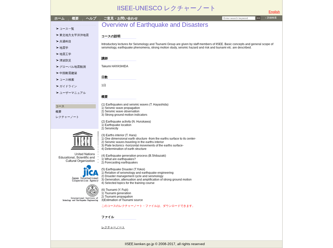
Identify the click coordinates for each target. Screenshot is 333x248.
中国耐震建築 (68, 73)
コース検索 (66, 79)
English (274, 12)
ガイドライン (68, 86)
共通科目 (65, 41)
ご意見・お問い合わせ (121, 18)
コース (60, 106)
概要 (75, 18)
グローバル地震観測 (72, 66)
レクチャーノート (67, 117)
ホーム (59, 18)
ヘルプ (91, 18)
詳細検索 (272, 17)
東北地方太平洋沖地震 (74, 35)
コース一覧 (66, 28)
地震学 (63, 47)
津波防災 (65, 60)
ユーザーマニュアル (72, 93)
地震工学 (65, 54)
